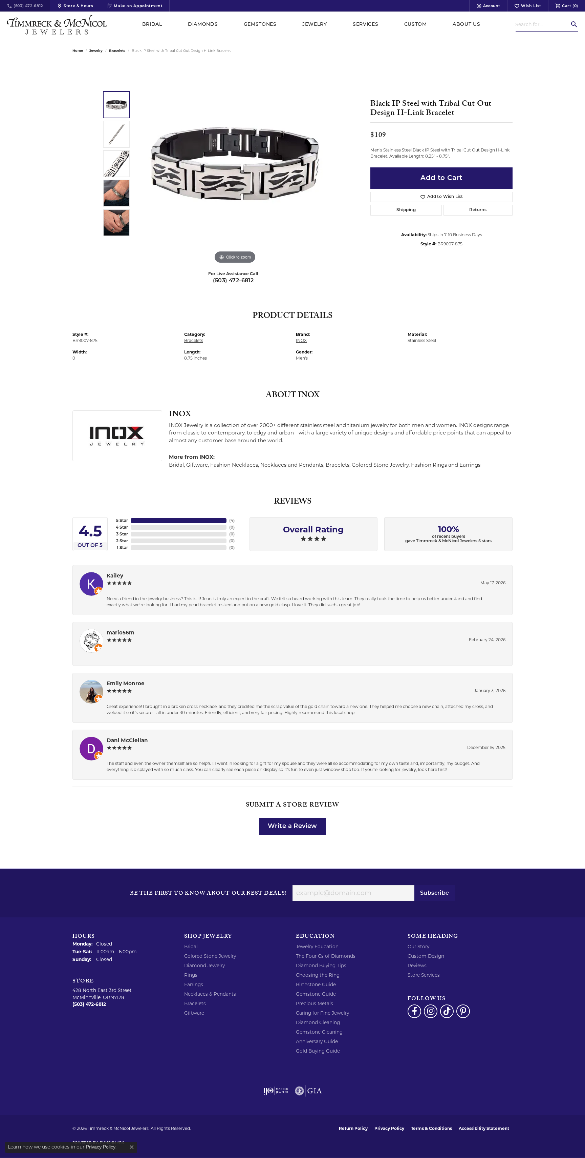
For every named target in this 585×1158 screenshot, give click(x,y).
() (232, 520)
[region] (235, 163)
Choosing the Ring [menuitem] (318, 975)
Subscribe (434, 893)
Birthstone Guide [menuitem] (316, 984)
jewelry (96, 50)
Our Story (418, 946)
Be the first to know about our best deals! (208, 894)
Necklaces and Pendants (291, 465)
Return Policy (353, 1128)
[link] (25, 6)
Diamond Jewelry (204, 965)
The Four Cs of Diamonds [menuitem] (325, 956)
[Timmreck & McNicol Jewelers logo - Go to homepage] (56, 25)
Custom (415, 24)
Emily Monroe (126, 683)
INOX (301, 340)
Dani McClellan (127, 740)
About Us (466, 24)
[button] (488, 6)
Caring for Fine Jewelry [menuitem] (322, 1013)
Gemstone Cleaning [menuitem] (319, 1032)
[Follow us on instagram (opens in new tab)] (430, 1011)
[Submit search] (574, 24)
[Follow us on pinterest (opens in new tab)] (463, 1011)
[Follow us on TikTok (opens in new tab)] (447, 1011)
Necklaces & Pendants (210, 994)
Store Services (424, 975)
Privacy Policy (389, 1128)
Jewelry (314, 24)
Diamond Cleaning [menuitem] (318, 1022)
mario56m (120, 632)
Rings (190, 975)
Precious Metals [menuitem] (314, 1003)
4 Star (122, 527)
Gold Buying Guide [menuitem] (318, 1051)
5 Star (122, 520)
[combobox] (542, 24)
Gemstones (260, 24)
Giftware (197, 465)
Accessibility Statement (484, 1128)
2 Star (122, 540)
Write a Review (292, 826)
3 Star (122, 533)
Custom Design (426, 956)
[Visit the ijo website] (275, 1090)
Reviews (417, 965)
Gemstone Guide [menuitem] (316, 994)
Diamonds (203, 24)
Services (365, 24)
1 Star (122, 547)
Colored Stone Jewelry (380, 465)
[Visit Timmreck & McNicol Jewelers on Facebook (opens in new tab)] (414, 1011)
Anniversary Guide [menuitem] (317, 1041)
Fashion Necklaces (234, 465)
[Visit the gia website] (308, 1090)
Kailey (115, 575)
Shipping (406, 210)
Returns (477, 210)
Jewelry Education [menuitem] (317, 946)
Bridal (152, 24)
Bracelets (117, 50)
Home (77, 50)
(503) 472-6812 (233, 281)
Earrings (469, 465)
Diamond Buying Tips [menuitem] (321, 965)
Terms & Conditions (431, 1128)
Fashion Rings (429, 465)
